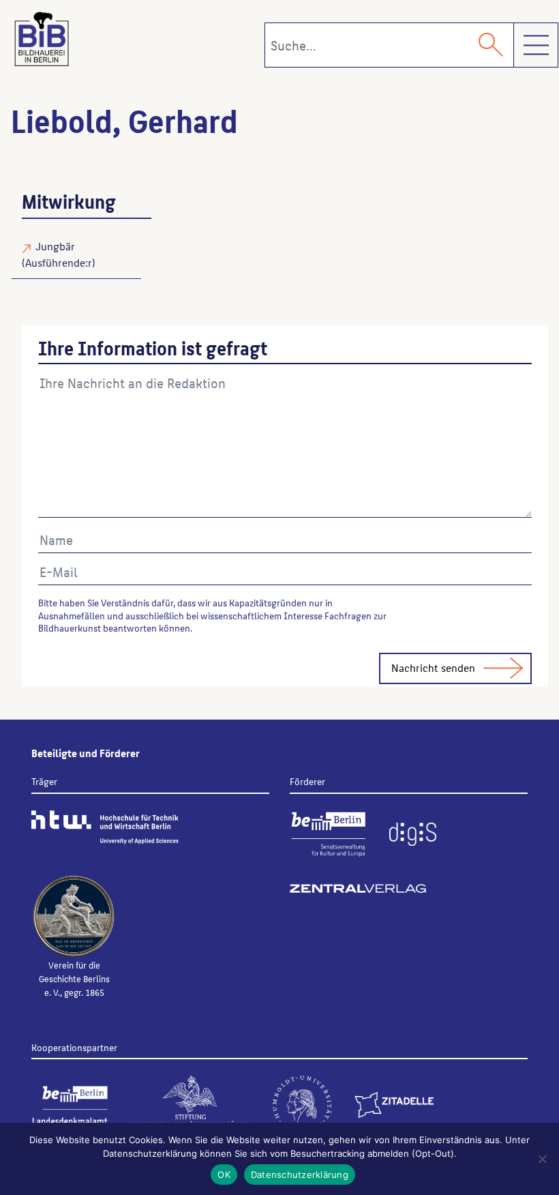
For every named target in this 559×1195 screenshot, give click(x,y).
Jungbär (55, 245)
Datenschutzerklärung (299, 1174)
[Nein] (542, 1159)
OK (223, 1174)
